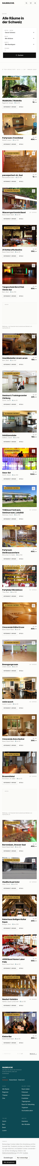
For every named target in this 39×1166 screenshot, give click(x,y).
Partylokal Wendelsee (12, 590)
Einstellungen (8, 1157)
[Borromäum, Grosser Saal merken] (33, 823)
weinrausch (7, 702)
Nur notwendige (22, 1157)
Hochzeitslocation (27, 1110)
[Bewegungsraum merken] (33, 643)
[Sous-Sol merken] (33, 451)
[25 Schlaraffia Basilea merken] (33, 228)
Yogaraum (25, 1107)
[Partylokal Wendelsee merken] (33, 568)
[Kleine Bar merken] (33, 1015)
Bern (3, 1124)
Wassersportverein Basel (14, 212)
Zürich (4, 1121)
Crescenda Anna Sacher (13, 739)
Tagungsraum (26, 1101)
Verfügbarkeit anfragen (10, 107)
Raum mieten (26, 1089)
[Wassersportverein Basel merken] (33, 191)
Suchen (20, 55)
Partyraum (25, 1092)
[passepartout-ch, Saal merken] (33, 153)
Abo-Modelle (26, 1124)
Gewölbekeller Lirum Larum (15, 358)
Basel (4, 1127)
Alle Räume (5, 1089)
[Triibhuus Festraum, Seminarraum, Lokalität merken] (33, 488)
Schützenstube (9, 435)
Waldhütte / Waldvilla (12, 100)
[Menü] (35, 3)
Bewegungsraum (10, 664)
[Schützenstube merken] (33, 414)
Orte (3, 1098)
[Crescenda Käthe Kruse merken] (33, 605)
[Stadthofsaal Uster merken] (33, 860)
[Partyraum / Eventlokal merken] (33, 116)
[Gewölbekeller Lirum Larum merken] (33, 336)
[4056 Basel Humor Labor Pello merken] (33, 938)
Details (21, 107)
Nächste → (33, 1053)
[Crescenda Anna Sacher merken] (33, 717)
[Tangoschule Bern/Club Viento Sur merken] (33, 265)
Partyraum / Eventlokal (12, 138)
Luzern (4, 1130)
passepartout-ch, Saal (12, 175)
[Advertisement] (19, 312)
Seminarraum (26, 1095)
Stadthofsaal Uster (11, 882)
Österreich (21, 1080)
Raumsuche (8, 3)
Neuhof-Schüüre (10, 999)
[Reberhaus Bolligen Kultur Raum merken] (33, 897)
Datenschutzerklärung (9, 1153)
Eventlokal (25, 1098)
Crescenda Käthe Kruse (13, 627)
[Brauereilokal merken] (33, 755)
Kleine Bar (7, 1036)
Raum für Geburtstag (28, 1104)
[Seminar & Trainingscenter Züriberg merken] (33, 374)
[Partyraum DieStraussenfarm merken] (33, 528)
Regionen (5, 1092)
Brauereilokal (8, 776)
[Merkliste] (30, 3)
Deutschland (13, 1080)
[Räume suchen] (26, 3)
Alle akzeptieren (9, 1162)
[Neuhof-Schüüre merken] (33, 977)
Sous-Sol (6, 473)
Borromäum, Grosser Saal (14, 845)
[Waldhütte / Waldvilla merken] (33, 79)
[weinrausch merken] (33, 680)
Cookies (25, 1153)
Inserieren (25, 1121)
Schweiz (5, 1080)
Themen (4, 1095)
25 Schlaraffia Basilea (12, 250)
